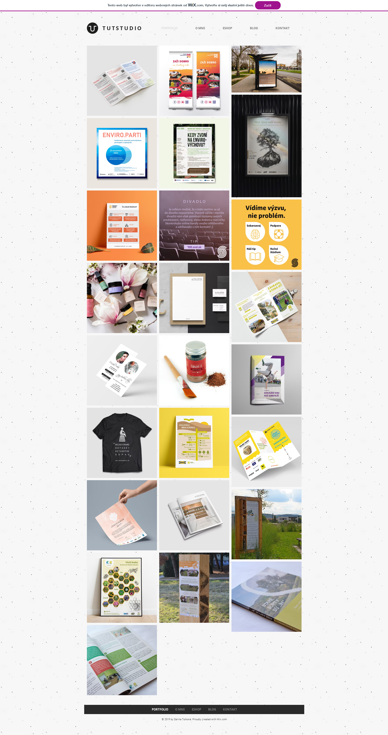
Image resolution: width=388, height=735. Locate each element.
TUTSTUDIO (122, 28)
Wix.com (222, 719)
